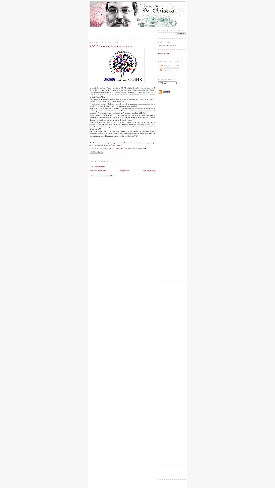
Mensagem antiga (149, 170)
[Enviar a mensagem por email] (90, 152)
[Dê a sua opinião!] (93, 152)
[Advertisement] (106, 31)
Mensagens (166, 65)
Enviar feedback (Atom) (106, 176)
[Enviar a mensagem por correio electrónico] (144, 148)
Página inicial (124, 170)
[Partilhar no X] (96, 152)
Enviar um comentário (97, 166)
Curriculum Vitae (164, 53)
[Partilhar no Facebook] (99, 152)
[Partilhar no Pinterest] (101, 152)
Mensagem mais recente (98, 170)
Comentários (166, 70)
